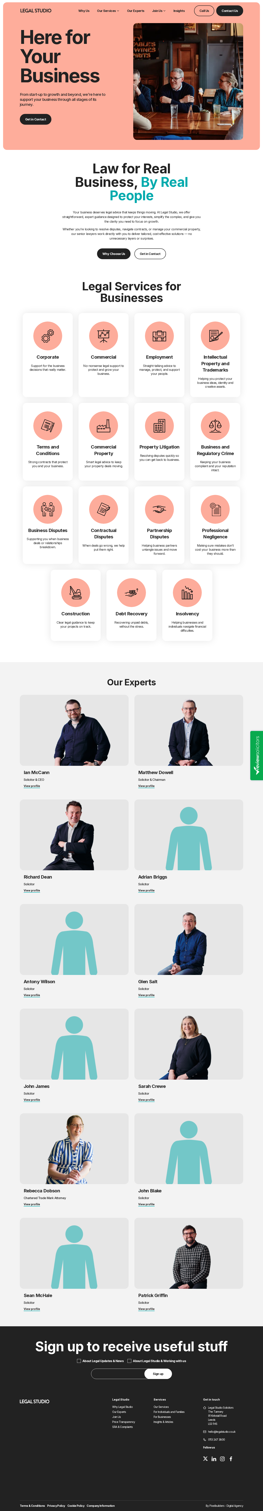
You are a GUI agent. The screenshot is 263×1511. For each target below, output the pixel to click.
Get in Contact (35, 119)
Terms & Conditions (32, 1505)
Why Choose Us (113, 254)
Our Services (106, 11)
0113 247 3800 (216, 1439)
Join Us (157, 11)
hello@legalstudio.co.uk (221, 1431)
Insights (179, 11)
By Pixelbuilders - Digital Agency (224, 1505)
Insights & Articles (163, 1422)
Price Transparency (123, 1422)
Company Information (101, 1505)
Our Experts (135, 11)
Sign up (158, 1374)
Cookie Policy (76, 1505)
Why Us (83, 11)
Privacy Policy (56, 1505)
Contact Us (230, 11)
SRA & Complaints (122, 1427)
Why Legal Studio (122, 1407)
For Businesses (162, 1417)
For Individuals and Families (169, 1412)
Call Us (204, 11)
